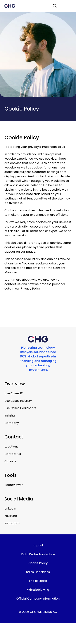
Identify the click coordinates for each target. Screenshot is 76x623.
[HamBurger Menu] (67, 5)
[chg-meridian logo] (25, 6)
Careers (10, 461)
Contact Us (12, 454)
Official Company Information (38, 598)
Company (11, 423)
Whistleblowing (38, 590)
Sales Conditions (38, 572)
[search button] (55, 5)
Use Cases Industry (18, 401)
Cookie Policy (38, 563)
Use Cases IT (13, 393)
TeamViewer (13, 485)
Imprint (38, 545)
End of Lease (38, 581)
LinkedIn (10, 508)
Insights (9, 415)
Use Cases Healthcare (20, 408)
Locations (11, 446)
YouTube (10, 516)
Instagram (12, 523)
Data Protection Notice (38, 554)
